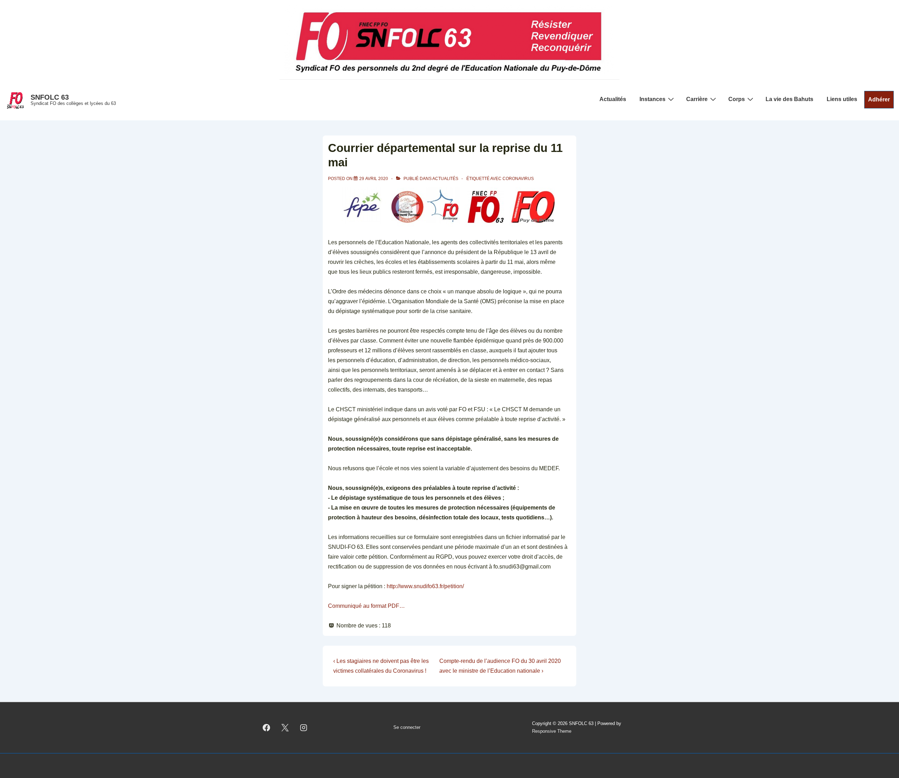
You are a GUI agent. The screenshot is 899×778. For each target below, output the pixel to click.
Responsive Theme (551, 731)
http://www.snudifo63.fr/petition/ (425, 586)
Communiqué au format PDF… (366, 606)
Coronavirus (518, 178)
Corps (736, 99)
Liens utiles (842, 99)
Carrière (697, 99)
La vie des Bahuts (789, 99)
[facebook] (266, 727)
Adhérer (879, 99)
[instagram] (303, 727)
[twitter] (285, 727)
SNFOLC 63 (50, 97)
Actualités (612, 99)
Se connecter (406, 727)
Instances (652, 99)
